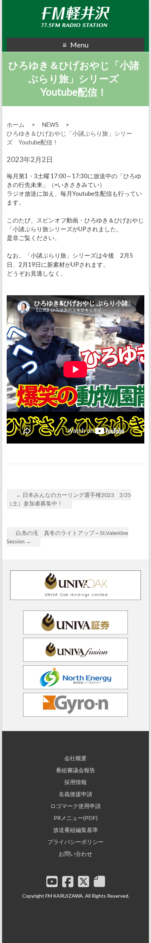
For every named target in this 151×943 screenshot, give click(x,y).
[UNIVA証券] (75, 631)
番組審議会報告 (75, 770)
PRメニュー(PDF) (76, 817)
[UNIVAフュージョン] (75, 658)
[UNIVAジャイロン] (75, 713)
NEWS (50, 124)
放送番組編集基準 (75, 829)
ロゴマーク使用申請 (75, 805)
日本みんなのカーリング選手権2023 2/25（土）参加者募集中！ (69, 498)
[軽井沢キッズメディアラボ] (99, 881)
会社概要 (75, 758)
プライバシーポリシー (75, 841)
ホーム (16, 124)
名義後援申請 (75, 793)
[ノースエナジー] (75, 686)
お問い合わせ (75, 853)
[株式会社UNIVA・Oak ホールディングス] (75, 597)
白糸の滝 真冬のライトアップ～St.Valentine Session (67, 536)
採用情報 (75, 782)
